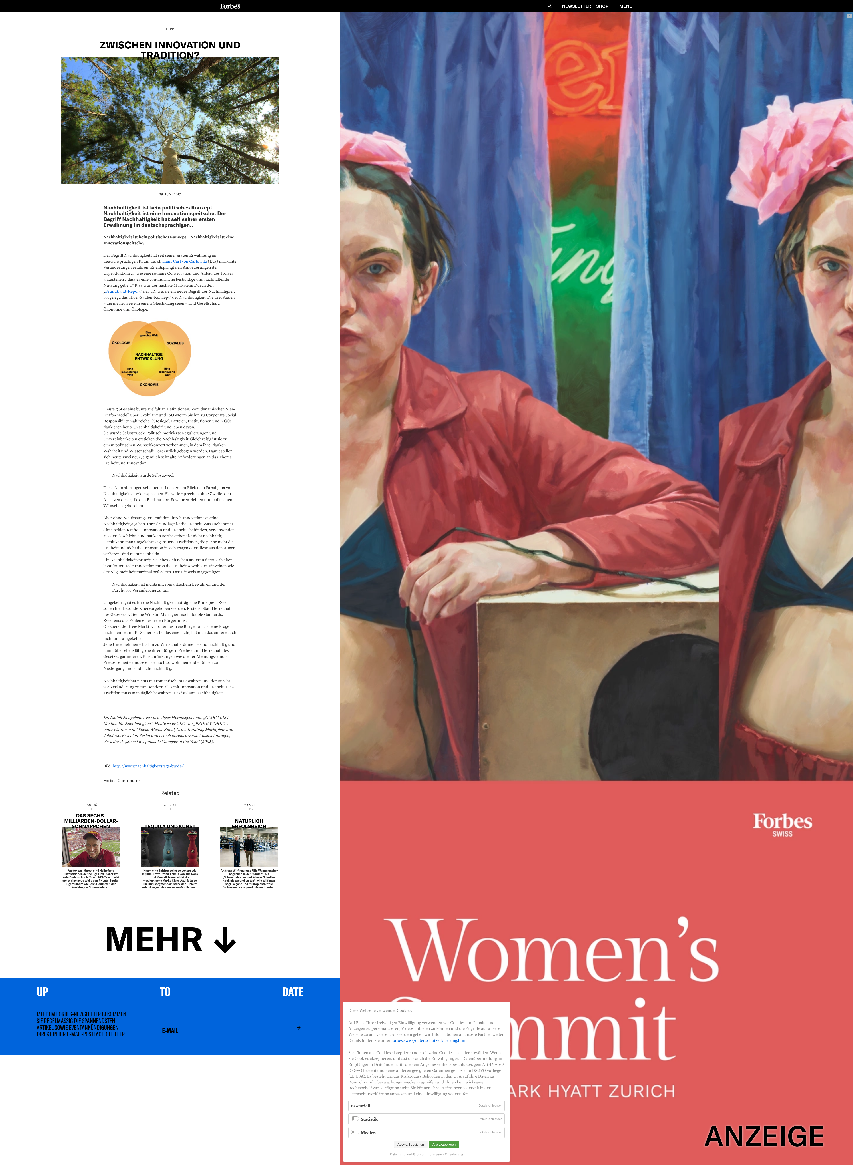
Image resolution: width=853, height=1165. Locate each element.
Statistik (369, 1119)
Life (170, 29)
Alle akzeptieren (444, 1144)
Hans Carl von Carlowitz (184, 261)
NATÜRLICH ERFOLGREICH (249, 823)
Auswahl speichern (411, 1144)
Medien (368, 1132)
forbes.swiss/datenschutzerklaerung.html (428, 1040)
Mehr (153, 937)
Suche (549, 6)
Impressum (433, 1154)
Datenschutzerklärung (406, 1154)
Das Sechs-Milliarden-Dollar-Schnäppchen (91, 821)
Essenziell (360, 1105)
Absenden (295, 1027)
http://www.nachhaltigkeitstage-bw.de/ (148, 766)
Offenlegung (454, 1154)
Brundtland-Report (122, 291)
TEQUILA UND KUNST (170, 826)
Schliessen (849, 15)
